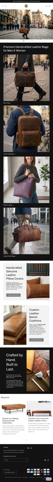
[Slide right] (29, 440)
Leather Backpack (8, 154)
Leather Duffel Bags (9, 256)
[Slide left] (23, 440)
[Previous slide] (20, 41)
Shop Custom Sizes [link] (13, 295)
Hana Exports (10, 477)
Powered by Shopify (17, 477)
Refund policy (25, 477)
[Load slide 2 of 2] (26, 41)
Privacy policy (32, 477)
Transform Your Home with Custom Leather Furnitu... (38, 420)
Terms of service (39, 477)
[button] (2, 6)
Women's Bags (7, 205)
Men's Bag (6, 103)
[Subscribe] (26, 460)
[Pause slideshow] (32, 41)
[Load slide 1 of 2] (24, 41)
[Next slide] (29, 41)
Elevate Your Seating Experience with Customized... (10, 421)
